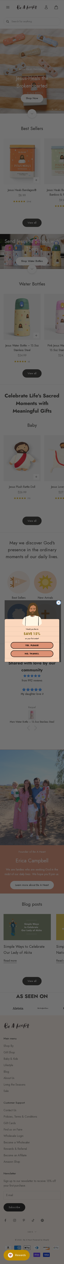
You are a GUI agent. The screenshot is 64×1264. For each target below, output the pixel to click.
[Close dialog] (59, 603)
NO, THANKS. (32, 653)
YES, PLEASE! (32, 645)
